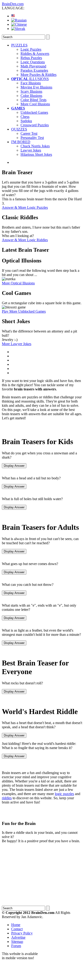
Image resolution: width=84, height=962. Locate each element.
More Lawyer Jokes (16, 344)
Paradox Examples (34, 70)
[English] (13, 16)
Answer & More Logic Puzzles (25, 207)
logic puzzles (64, 794)
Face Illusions (31, 83)
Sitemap (17, 942)
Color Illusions (31, 96)
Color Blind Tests (33, 100)
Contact (17, 929)
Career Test (29, 133)
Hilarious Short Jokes (36, 154)
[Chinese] (19, 24)
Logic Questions (33, 62)
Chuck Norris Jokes (35, 146)
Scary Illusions (31, 91)
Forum (16, 946)
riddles (7, 798)
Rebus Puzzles (31, 58)
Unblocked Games (34, 112)
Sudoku (26, 121)
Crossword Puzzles (35, 125)
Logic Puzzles (31, 49)
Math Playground (33, 66)
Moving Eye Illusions (36, 87)
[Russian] (19, 20)
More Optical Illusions (18, 283)
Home (15, 925)
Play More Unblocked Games (24, 311)
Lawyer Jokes (31, 150)
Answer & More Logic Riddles (25, 240)
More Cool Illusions (35, 104)
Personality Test (32, 138)
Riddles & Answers (35, 54)
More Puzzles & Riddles (38, 75)
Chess (25, 117)
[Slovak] (18, 29)
